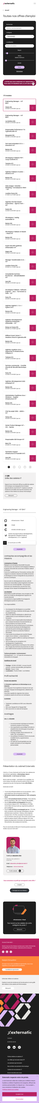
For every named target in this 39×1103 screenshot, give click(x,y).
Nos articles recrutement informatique (18, 1066)
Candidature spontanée (12, 969)
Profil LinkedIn (13, 871)
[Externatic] (19, 1033)
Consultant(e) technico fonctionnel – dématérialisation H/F (15, 275)
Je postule (19, 549)
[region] (19, 1088)
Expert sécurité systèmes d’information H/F (13, 246)
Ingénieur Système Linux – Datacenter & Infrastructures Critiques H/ (14, 351)
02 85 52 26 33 (11, 1042)
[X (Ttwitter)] (3, 952)
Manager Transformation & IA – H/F (15, 260)
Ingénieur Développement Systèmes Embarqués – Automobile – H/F (13, 321)
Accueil (7, 10)
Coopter (19, 884)
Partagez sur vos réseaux (19, 890)
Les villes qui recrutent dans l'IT (16, 1060)
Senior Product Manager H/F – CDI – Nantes (15, 426)
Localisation (9, 42)
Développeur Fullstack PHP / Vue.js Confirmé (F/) (14, 158)
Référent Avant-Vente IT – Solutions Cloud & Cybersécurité (15, 336)
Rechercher (9, 24)
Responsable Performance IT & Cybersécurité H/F (15, 130)
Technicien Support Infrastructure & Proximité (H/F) (15, 452)
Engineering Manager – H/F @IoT (14, 102)
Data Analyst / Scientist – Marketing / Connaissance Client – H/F (15, 187)
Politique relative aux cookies (10, 1089)
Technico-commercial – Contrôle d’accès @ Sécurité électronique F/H (15, 367)
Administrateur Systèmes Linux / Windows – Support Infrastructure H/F (15, 397)
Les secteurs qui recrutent (14, 1063)
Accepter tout (19, 1094)
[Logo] (9, 3)
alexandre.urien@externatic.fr (18, 863)
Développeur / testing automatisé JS (12, 218)
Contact (9, 1038)
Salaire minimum (19, 57)
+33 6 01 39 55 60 (18, 866)
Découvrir (11, 495)
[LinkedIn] (7, 952)
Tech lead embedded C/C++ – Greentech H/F (15, 144)
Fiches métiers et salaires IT (15, 1056)
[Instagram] (11, 952)
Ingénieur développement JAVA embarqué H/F (15, 382)
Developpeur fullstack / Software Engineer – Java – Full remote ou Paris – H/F (15, 291)
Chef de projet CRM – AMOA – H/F (15, 412)
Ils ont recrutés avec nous (14, 1072)
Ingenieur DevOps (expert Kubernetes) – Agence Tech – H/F (14, 203)
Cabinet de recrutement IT (14, 1069)
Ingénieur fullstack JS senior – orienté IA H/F (14, 172)
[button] (20, 543)
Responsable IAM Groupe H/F (14, 439)
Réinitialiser (19, 71)
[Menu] (35, 3)
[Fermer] (37, 1076)
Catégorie (9, 32)
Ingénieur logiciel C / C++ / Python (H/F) (13, 306)
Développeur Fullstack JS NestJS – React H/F (15, 232)
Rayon (19, 50)
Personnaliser (19, 1099)
